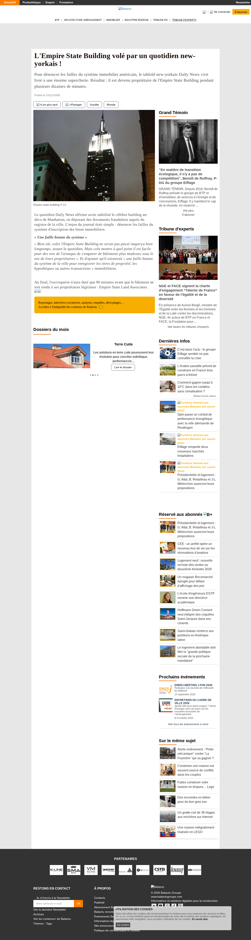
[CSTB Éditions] (160, 869)
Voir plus (188, 210)
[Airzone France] (142, 869)
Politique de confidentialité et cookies (117, 930)
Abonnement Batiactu (107, 907)
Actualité (10, 2)
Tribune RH (160, 20)
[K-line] (56, 869)
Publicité (99, 902)
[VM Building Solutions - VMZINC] (91, 869)
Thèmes (38, 923)
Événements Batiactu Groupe (112, 916)
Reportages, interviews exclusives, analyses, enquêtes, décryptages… (81, 305)
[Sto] (194, 869)
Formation (66, 2)
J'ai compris (123, 925)
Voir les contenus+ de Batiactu (52, 918)
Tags (49, 923)
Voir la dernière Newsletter (49, 909)
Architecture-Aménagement (83, 20)
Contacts (99, 897)
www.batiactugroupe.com (166, 896)
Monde (111, 104)
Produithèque (32, 2)
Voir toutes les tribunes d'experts (188, 326)
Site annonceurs (104, 925)
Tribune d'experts (184, 20)
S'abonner (241, 11)
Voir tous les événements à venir (188, 724)
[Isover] (108, 869)
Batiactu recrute (104, 911)
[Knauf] (177, 869)
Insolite (94, 104)
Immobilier (113, 20)
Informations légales (106, 921)
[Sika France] (125, 869)
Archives (38, 914)
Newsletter (242, 2)
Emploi (50, 2)
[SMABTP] (73, 869)
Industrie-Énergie (137, 20)
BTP (57, 20)
